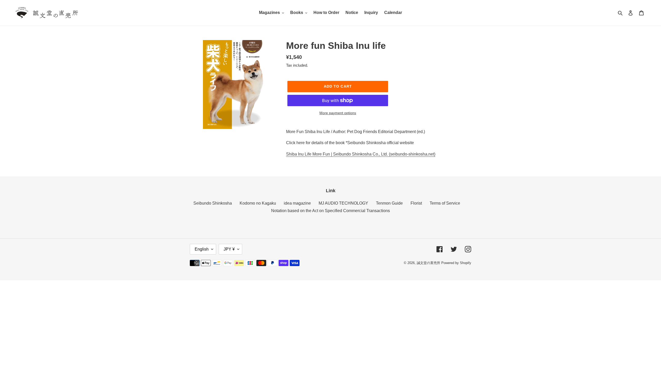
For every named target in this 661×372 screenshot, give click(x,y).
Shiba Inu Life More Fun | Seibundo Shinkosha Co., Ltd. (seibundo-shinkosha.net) (360, 154)
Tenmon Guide (389, 203)
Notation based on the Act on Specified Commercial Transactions (330, 210)
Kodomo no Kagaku (258, 203)
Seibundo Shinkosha (212, 203)
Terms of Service (445, 203)
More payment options (337, 113)
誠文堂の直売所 (428, 263)
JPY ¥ (229, 249)
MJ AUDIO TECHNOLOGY (343, 203)
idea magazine (297, 203)
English (202, 249)
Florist (416, 203)
